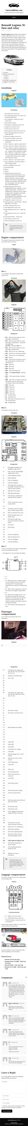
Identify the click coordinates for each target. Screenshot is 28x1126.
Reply (25, 998)
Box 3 (6, 78)
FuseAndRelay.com (14, 10)
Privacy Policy (14, 1122)
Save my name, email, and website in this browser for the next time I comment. (13, 1106)
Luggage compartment (8, 81)
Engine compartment (8, 74)
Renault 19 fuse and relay (12, 959)
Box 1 (6, 75)
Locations (5, 72)
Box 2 (6, 77)
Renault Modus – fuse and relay (14, 965)
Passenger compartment (9, 80)
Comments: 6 (8, 30)
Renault (2, 30)
